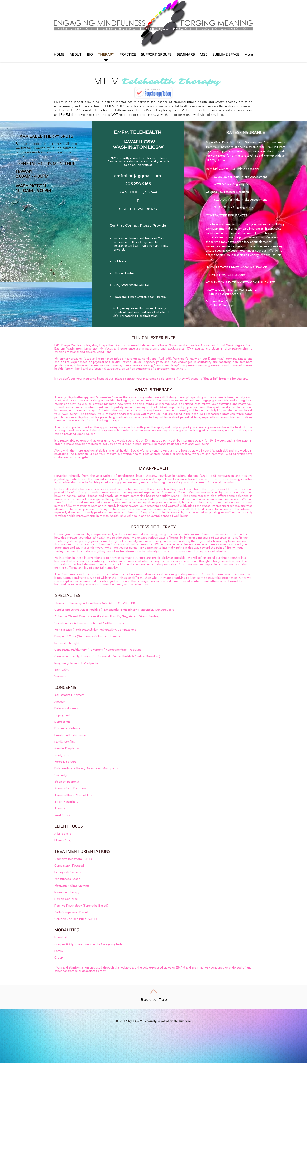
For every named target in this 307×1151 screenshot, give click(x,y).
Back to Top (154, 999)
